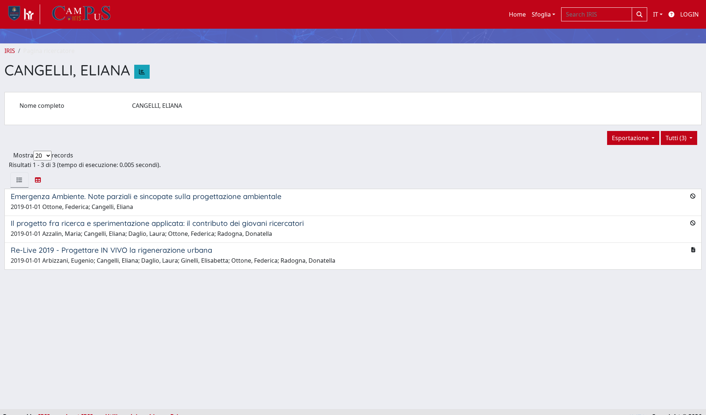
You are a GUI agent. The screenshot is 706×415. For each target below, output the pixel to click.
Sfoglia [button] (541, 14)
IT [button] (655, 14)
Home (517, 14)
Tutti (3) (677, 138)
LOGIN (689, 14)
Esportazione (631, 138)
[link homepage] (22, 14)
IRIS (9, 51)
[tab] (19, 180)
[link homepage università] (81, 14)
